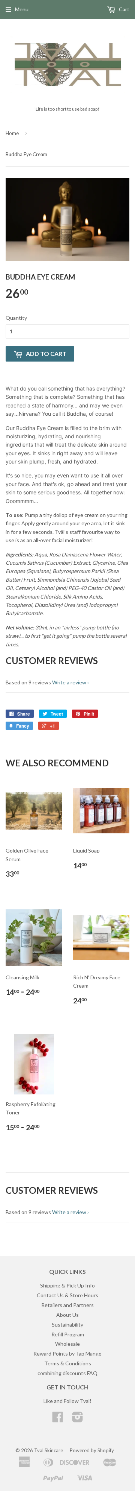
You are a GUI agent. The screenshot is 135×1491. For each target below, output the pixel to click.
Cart (123, 9)
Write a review (69, 682)
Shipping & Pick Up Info (67, 1285)
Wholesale (67, 1344)
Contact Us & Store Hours (67, 1295)
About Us (67, 1315)
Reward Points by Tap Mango (67, 1353)
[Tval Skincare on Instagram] (77, 1419)
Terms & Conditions (67, 1363)
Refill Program (67, 1334)
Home (12, 133)
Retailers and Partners (67, 1305)
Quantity (16, 318)
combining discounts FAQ (68, 1373)
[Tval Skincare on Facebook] (57, 1419)
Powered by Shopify (92, 1450)
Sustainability (67, 1324)
